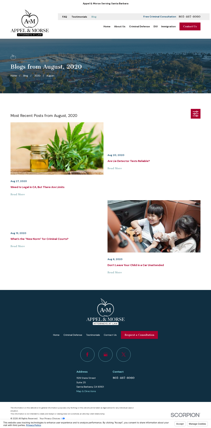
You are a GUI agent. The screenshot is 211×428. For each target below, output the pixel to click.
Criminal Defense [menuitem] (139, 26)
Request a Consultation (139, 334)
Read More (18, 194)
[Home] (30, 23)
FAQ (64, 16)
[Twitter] (123, 354)
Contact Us (190, 26)
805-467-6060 (189, 16)
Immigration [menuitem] (168, 26)
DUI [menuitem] (156, 26)
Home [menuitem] (106, 26)
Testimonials (79, 16)
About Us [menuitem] (119, 26)
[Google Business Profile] (105, 354)
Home (56, 335)
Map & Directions (86, 391)
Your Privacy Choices (50, 418)
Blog (94, 16)
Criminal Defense (72, 335)
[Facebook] (87, 354)
